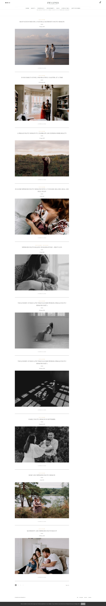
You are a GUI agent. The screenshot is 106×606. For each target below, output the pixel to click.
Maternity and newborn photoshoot (42, 531)
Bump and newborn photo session (42, 475)
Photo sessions (42, 19)
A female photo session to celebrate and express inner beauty (42, 133)
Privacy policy (81, 597)
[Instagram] (9, 2)
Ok (83, 603)
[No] (104, 604)
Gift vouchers (75, 8)
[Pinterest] (7, 2)
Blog (58, 8)
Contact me (65, 8)
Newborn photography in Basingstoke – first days (42, 247)
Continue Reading (42, 68)
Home (27, 8)
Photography (45, 245)
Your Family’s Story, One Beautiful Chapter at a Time (42, 77)
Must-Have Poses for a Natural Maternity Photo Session (42, 22)
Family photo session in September (42, 419)
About (33, 8)
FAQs (77, 597)
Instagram (89, 597)
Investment (50, 8)
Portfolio (41, 8)
